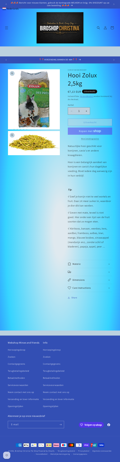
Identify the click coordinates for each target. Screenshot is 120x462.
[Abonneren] (60, 424)
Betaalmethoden (16, 378)
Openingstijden (15, 406)
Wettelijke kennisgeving (60, 454)
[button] (6, 27)
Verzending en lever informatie (23, 399)
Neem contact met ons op (21, 392)
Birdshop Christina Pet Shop (26, 451)
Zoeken (11, 356)
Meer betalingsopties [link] (90, 138)
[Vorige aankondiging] (6, 4)
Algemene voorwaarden (102, 451)
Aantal (71, 105)
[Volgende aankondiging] (113, 4)
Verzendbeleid (41, 454)
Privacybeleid (83, 451)
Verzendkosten (86, 96)
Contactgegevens (16, 363)
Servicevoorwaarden (18, 385)
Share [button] (74, 297)
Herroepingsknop (16, 349)
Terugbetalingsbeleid (18, 370)
